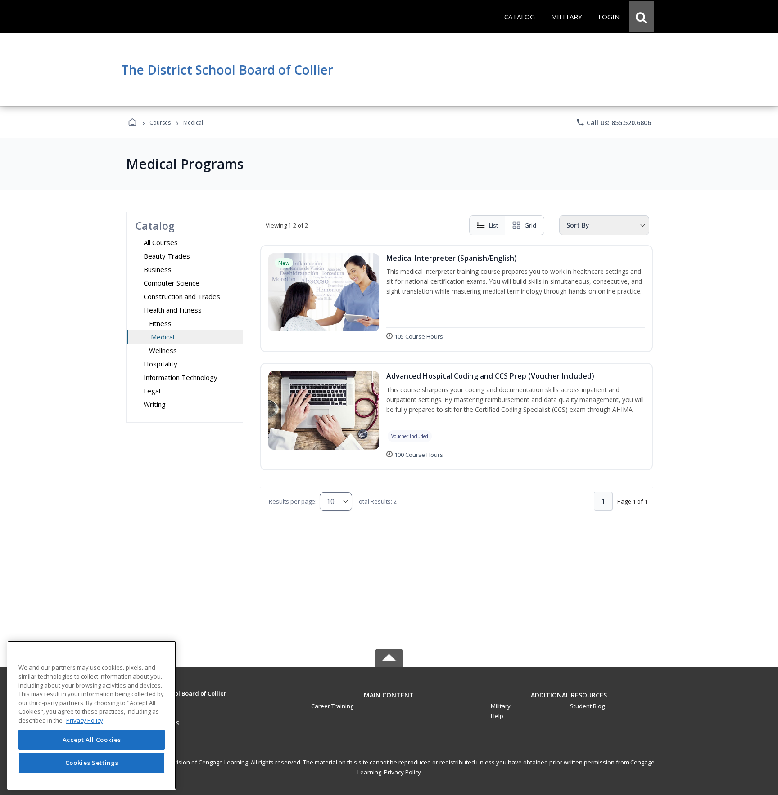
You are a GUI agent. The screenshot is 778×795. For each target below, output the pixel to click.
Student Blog (587, 706)
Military (501, 706)
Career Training (332, 706)
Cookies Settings (91, 763)
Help (497, 716)
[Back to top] (389, 700)
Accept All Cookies (92, 740)
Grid (530, 225)
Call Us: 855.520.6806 (613, 122)
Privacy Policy (402, 772)
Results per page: (293, 501)
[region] (91, 715)
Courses (160, 122)
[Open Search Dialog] (641, 16)
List (493, 225)
